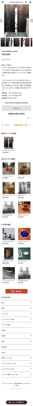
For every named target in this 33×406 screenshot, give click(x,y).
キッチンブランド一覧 (7, 369)
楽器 (2, 341)
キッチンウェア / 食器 (7, 319)
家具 (2, 302)
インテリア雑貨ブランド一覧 (9, 374)
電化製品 (4, 347)
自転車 (3, 336)
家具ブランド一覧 (6, 358)
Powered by (14, 388)
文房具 (3, 330)
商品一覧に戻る (16, 291)
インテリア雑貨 (5, 325)
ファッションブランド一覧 (8, 363)
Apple (3, 352)
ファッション (4, 314)
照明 (2, 308)
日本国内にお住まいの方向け (16, 113)
